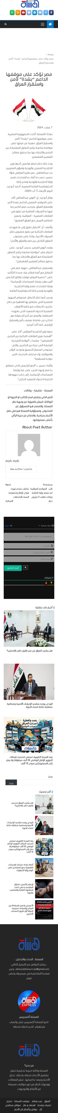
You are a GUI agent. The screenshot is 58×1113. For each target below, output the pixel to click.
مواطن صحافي (13, 1105)
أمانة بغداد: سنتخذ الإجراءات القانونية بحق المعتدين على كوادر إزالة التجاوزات (20, 867)
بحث (50, 777)
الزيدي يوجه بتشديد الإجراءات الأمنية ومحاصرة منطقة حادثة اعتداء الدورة (20, 825)
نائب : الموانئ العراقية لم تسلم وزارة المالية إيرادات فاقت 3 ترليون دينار (41, 493)
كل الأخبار (18, 1109)
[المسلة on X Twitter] (45, 12)
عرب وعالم (37, 1101)
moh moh (12, 461)
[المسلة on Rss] (17, 12)
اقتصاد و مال (29, 1105)
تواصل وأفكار (30, 1109)
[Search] (5, 24)
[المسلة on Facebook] (51, 12)
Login (7, 526)
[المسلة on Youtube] (23, 12)
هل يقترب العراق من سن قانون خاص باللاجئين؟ (29, 651)
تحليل (9, 1101)
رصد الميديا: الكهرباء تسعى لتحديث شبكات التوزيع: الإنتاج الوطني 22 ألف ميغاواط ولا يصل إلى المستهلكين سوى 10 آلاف (29, 760)
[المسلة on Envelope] (40, 12)
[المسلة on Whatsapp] (12, 12)
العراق (47, 1101)
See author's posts (21, 469)
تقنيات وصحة (44, 1105)
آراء (40, 1109)
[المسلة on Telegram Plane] (34, 12)
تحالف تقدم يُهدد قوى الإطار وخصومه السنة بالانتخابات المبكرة (17, 493)
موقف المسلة (22, 1101)
